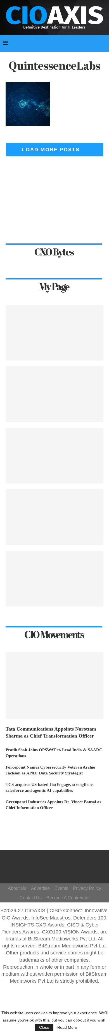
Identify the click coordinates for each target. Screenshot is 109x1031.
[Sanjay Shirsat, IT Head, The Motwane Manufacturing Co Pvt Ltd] (54, 333)
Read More (67, 1027)
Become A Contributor (68, 897)
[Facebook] (53, 861)
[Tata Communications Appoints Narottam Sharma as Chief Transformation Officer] (54, 685)
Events (61, 888)
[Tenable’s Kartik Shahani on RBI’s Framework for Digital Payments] (54, 394)
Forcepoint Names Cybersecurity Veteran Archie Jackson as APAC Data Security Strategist (50, 770)
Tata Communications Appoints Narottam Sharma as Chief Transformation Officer (51, 732)
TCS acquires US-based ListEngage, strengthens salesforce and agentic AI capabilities (49, 787)
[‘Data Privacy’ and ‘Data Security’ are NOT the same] (54, 578)
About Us (17, 888)
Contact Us (31, 897)
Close (44, 1027)
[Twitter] (61, 861)
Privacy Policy (87, 888)
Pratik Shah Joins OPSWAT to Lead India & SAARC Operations (54, 753)
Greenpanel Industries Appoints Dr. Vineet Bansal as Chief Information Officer (53, 805)
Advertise (40, 888)
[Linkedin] (59, 869)
